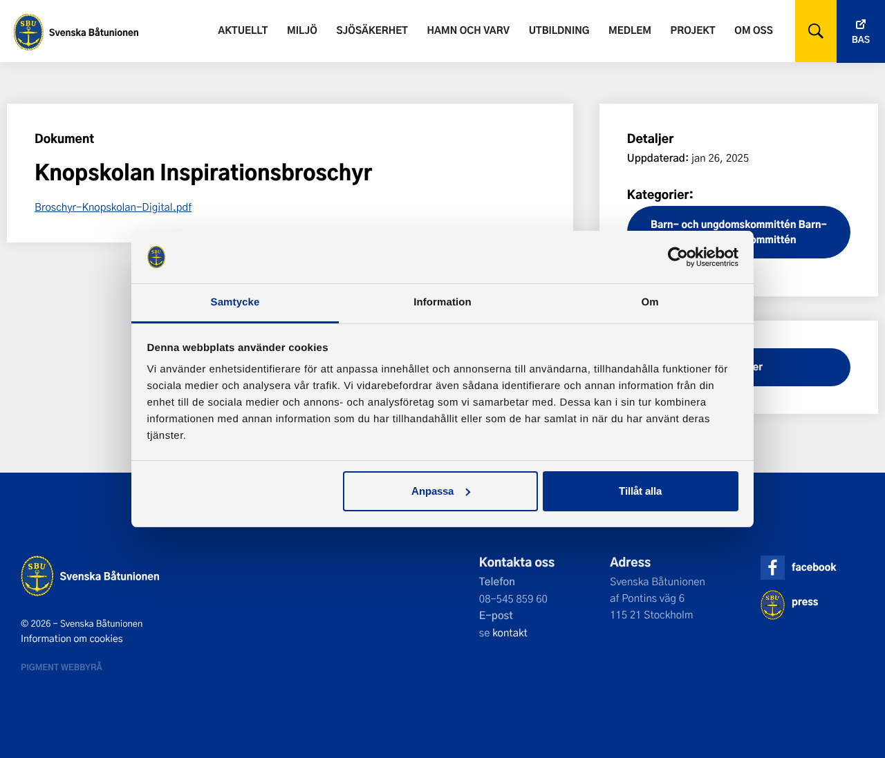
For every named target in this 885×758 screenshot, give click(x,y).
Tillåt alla (640, 491)
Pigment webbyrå (61, 666)
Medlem (629, 30)
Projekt (693, 30)
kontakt (510, 632)
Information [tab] (442, 302)
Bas (861, 40)
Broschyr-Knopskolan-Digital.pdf (113, 206)
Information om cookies (72, 638)
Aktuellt (243, 30)
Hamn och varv (468, 30)
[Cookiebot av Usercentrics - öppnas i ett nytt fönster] (677, 257)
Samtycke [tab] (235, 302)
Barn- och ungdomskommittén (723, 224)
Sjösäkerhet (371, 30)
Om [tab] (649, 302)
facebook (814, 567)
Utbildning (559, 30)
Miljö (302, 30)
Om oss (753, 30)
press (805, 601)
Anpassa (432, 491)
